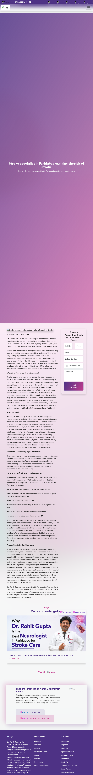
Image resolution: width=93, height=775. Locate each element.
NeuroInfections (67, 773)
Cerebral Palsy (67, 755)
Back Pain (65, 762)
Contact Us (35, 712)
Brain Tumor (66, 769)
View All (42, 672)
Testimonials (39, 762)
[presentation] (65, 612)
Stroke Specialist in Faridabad (18, 344)
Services (37, 745)
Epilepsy (64, 748)
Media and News (40, 752)
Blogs (36, 755)
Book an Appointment (40, 718)
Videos (37, 759)
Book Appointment (41, 766)
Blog (27, 171)
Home (20, 171)
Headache (65, 741)
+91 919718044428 (17, 2)
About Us (38, 741)
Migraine (64, 745)
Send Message (74, 386)
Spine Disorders (67, 752)
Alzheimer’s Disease (69, 766)
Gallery (37, 748)
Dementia (65, 759)
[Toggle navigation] (89, 7)
